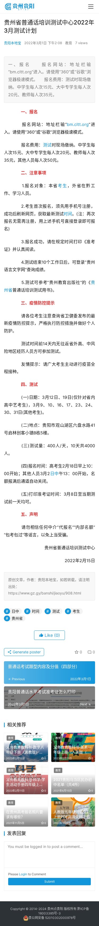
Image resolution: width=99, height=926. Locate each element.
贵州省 (17, 618)
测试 (47, 144)
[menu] (90, 6)
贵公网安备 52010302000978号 (52, 918)
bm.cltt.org (78, 124)
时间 (68, 213)
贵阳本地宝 (12, 43)
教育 (68, 43)
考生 (62, 185)
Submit (49, 881)
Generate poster (26, 652)
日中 (54, 473)
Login (23, 874)
